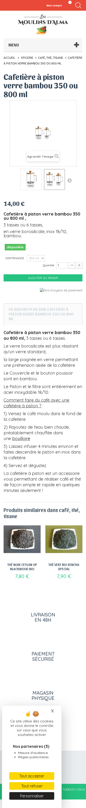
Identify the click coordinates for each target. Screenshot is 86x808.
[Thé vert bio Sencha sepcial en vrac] (63, 539)
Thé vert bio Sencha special (63, 566)
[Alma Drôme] (43, 24)
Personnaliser (32, 796)
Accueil (9, 58)
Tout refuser (32, 786)
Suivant (69, 180)
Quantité (48, 265)
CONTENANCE (15, 258)
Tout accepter (31, 776)
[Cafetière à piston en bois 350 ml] (31, 179)
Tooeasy (69, 789)
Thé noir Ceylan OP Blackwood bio (22, 566)
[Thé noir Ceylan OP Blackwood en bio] (22, 539)
